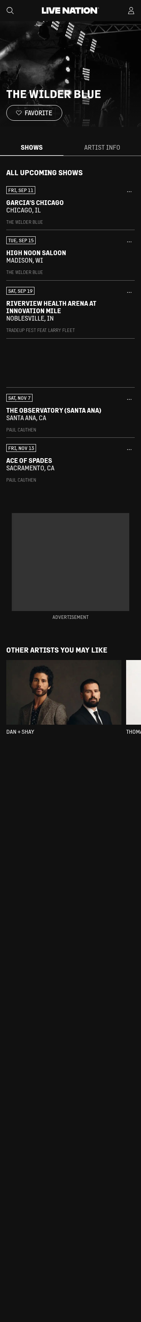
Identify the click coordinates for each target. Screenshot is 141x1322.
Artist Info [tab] (102, 147)
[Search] (10, 10)
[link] (70, 205)
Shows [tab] (32, 147)
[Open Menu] (131, 10)
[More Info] (129, 191)
